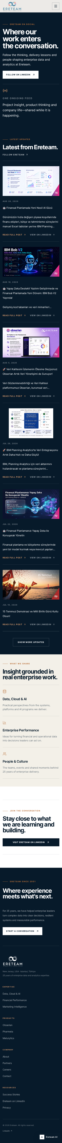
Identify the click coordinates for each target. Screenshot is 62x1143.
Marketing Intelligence (15, 1006)
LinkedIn (6, 1131)
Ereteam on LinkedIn (14, 1101)
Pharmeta (8, 1031)
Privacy (7, 1107)
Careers (7, 1069)
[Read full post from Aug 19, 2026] (31, 262)
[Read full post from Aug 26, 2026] (31, 181)
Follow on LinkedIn (18, 74)
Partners (7, 1063)
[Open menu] (55, 6)
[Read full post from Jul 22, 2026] (31, 504)
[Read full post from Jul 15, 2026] (31, 585)
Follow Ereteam (13, 154)
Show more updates (31, 642)
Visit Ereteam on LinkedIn (29, 842)
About (6, 1056)
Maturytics (8, 1038)
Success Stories (11, 1094)
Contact (7, 1076)
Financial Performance (15, 1000)
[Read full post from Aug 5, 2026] (31, 342)
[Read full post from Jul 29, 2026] (31, 423)
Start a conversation (20, 931)
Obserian (7, 1025)
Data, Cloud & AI (11, 993)
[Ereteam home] (12, 6)
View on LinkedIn (40, 234)
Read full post (12, 234)
